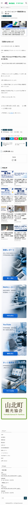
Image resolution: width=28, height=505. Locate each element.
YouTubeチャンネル (5, 455)
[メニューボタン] (2, 3)
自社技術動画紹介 (5, 447)
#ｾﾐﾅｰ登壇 (16, 132)
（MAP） (20, 475)
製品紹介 (3, 442)
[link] (13, 160)
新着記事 (10, 129)
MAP (2, 458)
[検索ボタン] (26, 3)
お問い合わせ (4, 460)
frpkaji (14, 157)
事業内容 (3, 439)
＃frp (21, 132)
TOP (2, 434)
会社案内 (3, 437)
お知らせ (5, 129)
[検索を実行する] (25, 498)
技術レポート (4, 450)
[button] (3, 138)
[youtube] (15, 160)
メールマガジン (4, 453)
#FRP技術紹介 (6, 132)
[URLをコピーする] (25, 138)
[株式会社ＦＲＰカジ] (14, 3)
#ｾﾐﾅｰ (12, 132)
